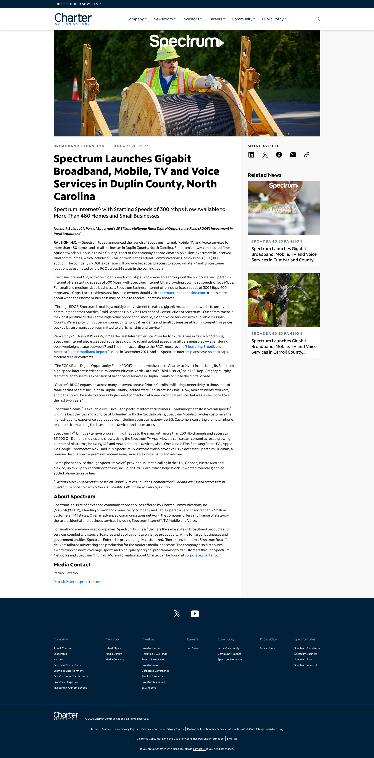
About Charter (62, 648)
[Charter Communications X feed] (178, 614)
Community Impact (229, 653)
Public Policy (273, 18)
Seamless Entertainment (69, 670)
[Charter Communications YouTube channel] (196, 614)
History (58, 659)
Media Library (114, 653)
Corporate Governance (155, 670)
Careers (215, 18)
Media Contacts (115, 659)
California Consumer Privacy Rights (162, 729)
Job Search (193, 648)
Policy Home (267, 648)
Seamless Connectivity (67, 665)
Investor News (150, 665)
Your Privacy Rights (126, 729)
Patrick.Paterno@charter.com (77, 581)
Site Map (232, 738)
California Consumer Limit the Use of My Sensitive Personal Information (180, 738)
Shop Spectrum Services (76, 4)
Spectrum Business (306, 653)
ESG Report (149, 687)
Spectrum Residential (307, 648)
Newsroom (163, 18)
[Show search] (316, 18)
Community (242, 18)
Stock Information (153, 676)
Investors (190, 18)
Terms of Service (101, 729)
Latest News (113, 648)
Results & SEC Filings (154, 653)
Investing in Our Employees (70, 687)
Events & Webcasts (153, 659)
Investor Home (151, 648)
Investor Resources (153, 682)
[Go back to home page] (66, 716)
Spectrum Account (305, 665)
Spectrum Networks (230, 659)
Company (135, 18)
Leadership (60, 653)
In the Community (229, 648)
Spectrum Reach (304, 659)
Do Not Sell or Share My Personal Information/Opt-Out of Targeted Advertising (235, 729)
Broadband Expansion (66, 682)
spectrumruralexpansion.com (181, 292)
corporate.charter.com (203, 555)
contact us (199, 748)
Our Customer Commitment (71, 676)
